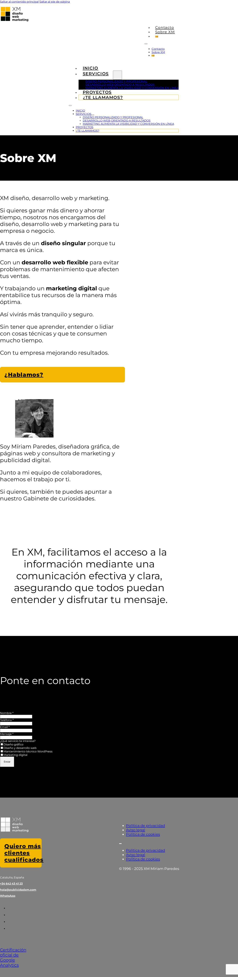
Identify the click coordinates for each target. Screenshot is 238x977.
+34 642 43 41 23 (11, 883)
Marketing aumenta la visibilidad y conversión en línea (132, 88)
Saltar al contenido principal (19, 1)
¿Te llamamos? (103, 97)
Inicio (80, 110)
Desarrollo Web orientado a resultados (120, 84)
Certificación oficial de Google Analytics (13, 957)
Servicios (96, 73)
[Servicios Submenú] (117, 75)
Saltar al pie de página (54, 1)
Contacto (164, 27)
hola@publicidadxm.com (18, 889)
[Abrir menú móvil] (146, 43)
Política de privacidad (145, 825)
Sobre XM (165, 32)
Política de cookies (143, 834)
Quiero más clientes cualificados (23, 853)
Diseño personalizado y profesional (116, 81)
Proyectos (84, 127)
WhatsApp (7, 895)
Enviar (7, 761)
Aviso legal (135, 830)
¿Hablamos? (23, 374)
